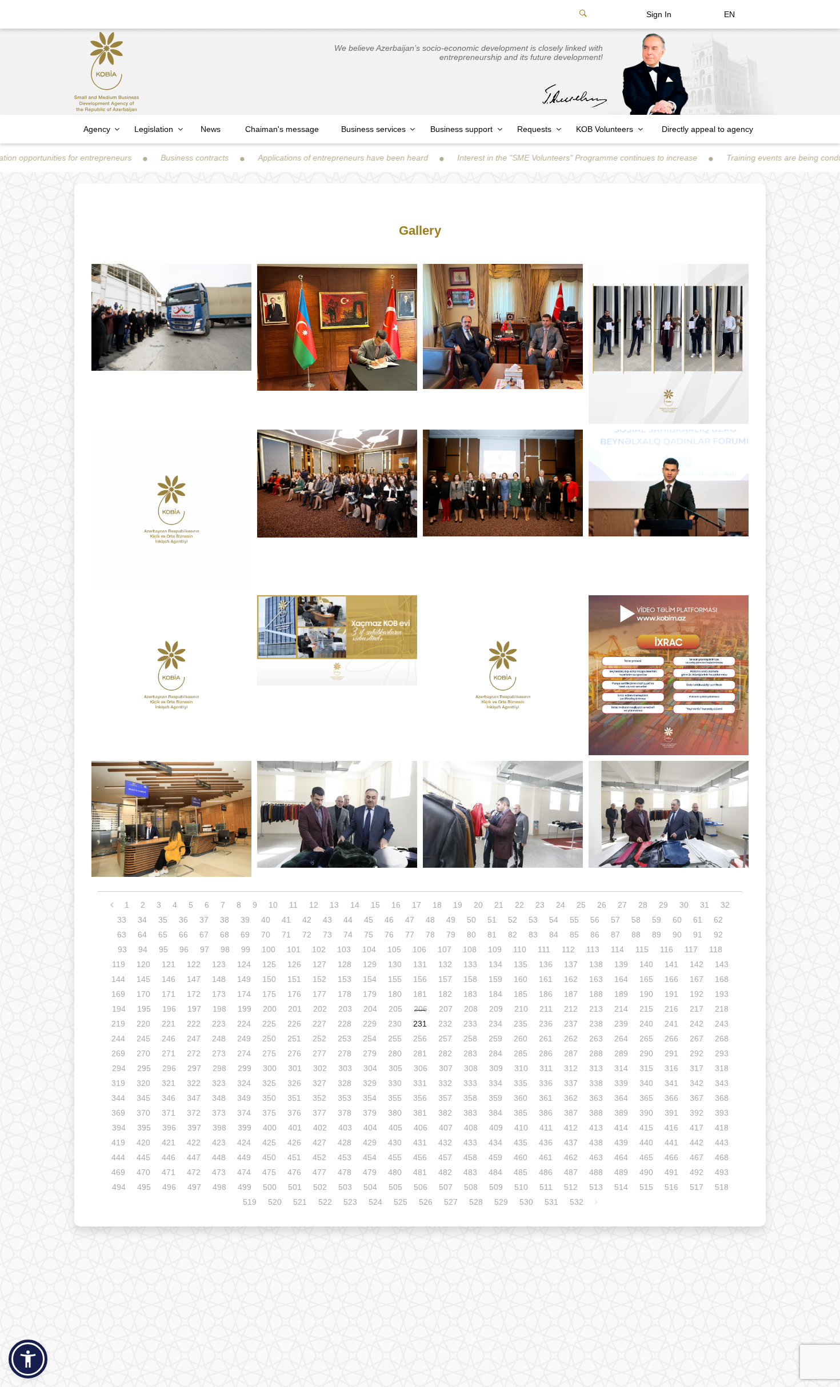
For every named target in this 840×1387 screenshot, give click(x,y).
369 (118, 1112)
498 (219, 1187)
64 (142, 934)
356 (420, 1098)
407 (446, 1127)
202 (320, 1008)
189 (621, 994)
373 (219, 1112)
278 (344, 1053)
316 (671, 1068)
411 (546, 1127)
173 (219, 994)
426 (294, 1142)
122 (194, 964)
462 (571, 1157)
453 (344, 1157)
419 (118, 1142)
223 (219, 1023)
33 (121, 919)
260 (520, 1038)
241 (671, 1023)
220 (143, 1023)
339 (621, 1083)
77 (409, 934)
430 (395, 1142)
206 (420, 1008)
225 (269, 1023)
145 (143, 979)
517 (696, 1187)
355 (395, 1098)
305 (395, 1068)
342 (696, 1083)
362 (571, 1098)
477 (319, 1172)
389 (621, 1112)
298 (219, 1068)
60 (677, 919)
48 (430, 919)
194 (119, 1008)
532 (576, 1201)
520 (275, 1201)
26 (601, 904)
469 (118, 1172)
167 (696, 979)
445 (143, 1157)
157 (445, 979)
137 (571, 964)
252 (319, 1038)
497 (194, 1187)
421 (168, 1142)
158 (470, 979)
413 (596, 1127)
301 (295, 1068)
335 (520, 1083)
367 (696, 1098)
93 (122, 949)
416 (671, 1127)
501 (295, 1187)
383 (470, 1112)
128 (344, 964)
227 (319, 1023)
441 (671, 1142)
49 (450, 919)
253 (344, 1038)
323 (219, 1083)
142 (696, 964)
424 (244, 1142)
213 (596, 1008)
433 (470, 1142)
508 (471, 1187)
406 (420, 1127)
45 (368, 919)
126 (294, 964)
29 (663, 904)
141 (671, 964)
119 (118, 964)
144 (118, 979)
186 (546, 994)
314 (621, 1068)
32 (725, 904)
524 (375, 1201)
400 (270, 1127)
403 (345, 1127)
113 (592, 949)
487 (571, 1172)
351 (294, 1098)
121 (168, 964)
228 (344, 1023)
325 (269, 1083)
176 (294, 994)
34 (142, 919)
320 (143, 1083)
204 (370, 1008)
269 (118, 1053)
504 (370, 1187)
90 (677, 934)
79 (450, 934)
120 (143, 964)
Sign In (658, 14)
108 (470, 949)
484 (495, 1172)
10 (273, 904)
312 (571, 1068)
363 (596, 1098)
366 (671, 1098)
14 (354, 904)
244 (118, 1038)
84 (553, 934)
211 (546, 1008)
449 (244, 1157)
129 (370, 964)
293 (722, 1053)
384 (495, 1112)
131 (420, 964)
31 (704, 904)
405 (395, 1127)
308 (471, 1068)
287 (571, 1053)
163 (596, 979)
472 (194, 1172)
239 (621, 1023)
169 (118, 994)
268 (722, 1038)
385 (520, 1112)
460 (520, 1157)
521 (300, 1201)
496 (169, 1187)
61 (697, 919)
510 (521, 1187)
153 (344, 979)
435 (520, 1142)
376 (294, 1112)
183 (470, 994)
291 (671, 1053)
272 (194, 1053)
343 (722, 1083)
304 (370, 1068)
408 (471, 1127)
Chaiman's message (282, 129)
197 (194, 1008)
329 (370, 1083)
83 (533, 934)
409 (496, 1127)
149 (244, 979)
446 (168, 1157)
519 (250, 1201)
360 (520, 1098)
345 (143, 1098)
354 (370, 1098)
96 (184, 949)
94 (142, 949)
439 (621, 1142)
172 (194, 994)
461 (546, 1157)
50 (471, 919)
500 (270, 1187)
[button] (28, 1359)
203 (345, 1008)
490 (646, 1172)
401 (295, 1127)
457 (445, 1157)
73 (327, 934)
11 (293, 904)
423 (219, 1142)
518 (722, 1187)
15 (375, 904)
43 (327, 919)
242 (696, 1023)
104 (369, 949)
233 (470, 1023)
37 (204, 919)
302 (320, 1068)
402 (320, 1127)
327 (319, 1083)
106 (419, 949)
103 (344, 949)
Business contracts (138, 157)
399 (244, 1127)
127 (319, 964)
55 (574, 919)
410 (521, 1127)
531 (551, 1201)
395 (144, 1127)
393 (722, 1112)
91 (697, 934)
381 (420, 1112)
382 (445, 1112)
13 (334, 904)
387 (571, 1112)
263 (596, 1038)
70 (265, 934)
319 (118, 1083)
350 (269, 1098)
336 (546, 1083)
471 (168, 1172)
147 (194, 979)
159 (495, 979)
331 (420, 1083)
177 (319, 994)
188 (596, 994)
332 (445, 1083)
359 (495, 1098)
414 (621, 1127)
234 (495, 1023)
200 (270, 1008)
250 (269, 1038)
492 (696, 1172)
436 (546, 1142)
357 (445, 1098)
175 (269, 994)
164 (621, 979)
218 (722, 1008)
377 (319, 1112)
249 (244, 1038)
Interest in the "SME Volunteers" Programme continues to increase (521, 157)
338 (596, 1083)
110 (519, 949)
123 (219, 964)
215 (646, 1008)
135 (520, 964)
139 (621, 964)
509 (496, 1187)
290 (646, 1053)
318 (722, 1068)
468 (722, 1157)
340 (646, 1083)
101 (294, 949)
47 (409, 919)
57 (615, 919)
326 (294, 1083)
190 (646, 994)
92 (718, 934)
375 (269, 1112)
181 (420, 994)
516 (671, 1187)
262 (571, 1038)
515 (646, 1187)
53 (533, 919)
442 (696, 1142)
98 (225, 949)
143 (722, 964)
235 (520, 1023)
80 (471, 934)
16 (396, 904)
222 (194, 1023)
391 (671, 1112)
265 (646, 1038)
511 (546, 1187)
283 (470, 1053)
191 (671, 994)
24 (560, 904)
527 (451, 1201)
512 (571, 1187)
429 (370, 1142)
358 (470, 1098)
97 (204, 949)
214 (621, 1008)
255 (395, 1038)
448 (219, 1157)
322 (194, 1083)
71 (286, 934)
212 (571, 1008)
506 (420, 1187)
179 (370, 994)
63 (121, 934)
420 (143, 1142)
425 (269, 1142)
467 (696, 1157)
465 (646, 1157)
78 (430, 934)
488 (596, 1172)
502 (320, 1187)
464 (621, 1157)
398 (219, 1127)
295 (144, 1068)
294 (119, 1068)
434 (495, 1142)
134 (495, 964)
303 (345, 1068)
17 (416, 904)
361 (546, 1098)
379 (370, 1112)
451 (294, 1157)
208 (471, 1008)
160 (520, 979)
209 (496, 1008)
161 (546, 979)
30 (684, 904)
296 (169, 1068)
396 (169, 1127)
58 (636, 919)
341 (671, 1083)
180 (395, 994)
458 (470, 1157)
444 (118, 1157)
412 (571, 1127)
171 (168, 994)
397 (194, 1127)
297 (194, 1068)
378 (344, 1112)
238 (596, 1023)
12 (313, 904)
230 (395, 1023)
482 (445, 1172)
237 (571, 1023)
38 (224, 919)
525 (400, 1201)
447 (194, 1157)
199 (244, 1008)
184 (495, 994)
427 (319, 1142)
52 (512, 919)
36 (183, 919)
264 (621, 1038)
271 (168, 1053)
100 (268, 949)
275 (269, 1053)
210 (521, 1008)
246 (168, 1038)
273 (219, 1053)
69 (245, 934)
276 (294, 1053)
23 (540, 904)
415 (646, 1127)
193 (722, 994)
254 (370, 1038)
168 (722, 979)
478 (344, 1172)
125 (269, 964)
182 (445, 994)
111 (544, 949)
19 (457, 904)
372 (194, 1112)
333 (470, 1083)
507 (446, 1187)
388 (596, 1112)
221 (168, 1023)
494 (119, 1187)
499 (244, 1187)
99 (245, 949)
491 (671, 1172)
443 (722, 1142)
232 (445, 1023)
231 (420, 1023)
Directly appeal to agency (707, 129)
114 (617, 949)
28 (642, 904)
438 (596, 1142)
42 (306, 919)
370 (143, 1112)
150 (269, 979)
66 (183, 934)
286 (546, 1053)
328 (344, 1083)
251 (294, 1038)
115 (642, 949)
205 (395, 1008)
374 (244, 1112)
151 (294, 979)
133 (470, 964)
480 (395, 1172)
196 (169, 1008)
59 (656, 919)
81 (492, 934)
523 (350, 1201)
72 (306, 934)
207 (446, 1008)
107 (444, 949)
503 (345, 1187)
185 (520, 994)
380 (395, 1112)
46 (389, 919)
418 (722, 1127)
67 (204, 934)
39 (245, 919)
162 (571, 979)
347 (194, 1098)
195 (144, 1008)
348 (219, 1098)
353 (344, 1098)
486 (546, 1172)
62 (718, 919)
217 (696, 1008)
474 (244, 1172)
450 (269, 1157)
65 (162, 934)
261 (546, 1038)
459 (495, 1157)
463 (596, 1157)
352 (319, 1098)
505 (395, 1187)
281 (420, 1053)
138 (596, 964)
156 (420, 979)
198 (219, 1008)
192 (696, 994)
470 (143, 1172)
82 (512, 934)
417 (696, 1127)
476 (294, 1172)
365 (646, 1098)
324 (244, 1083)
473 (219, 1172)
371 (168, 1112)
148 (219, 979)
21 (498, 904)
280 (395, 1053)
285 (520, 1053)
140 (646, 964)
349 (244, 1098)
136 (546, 964)
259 (495, 1038)
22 (519, 904)
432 (445, 1142)
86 (594, 934)
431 (420, 1142)
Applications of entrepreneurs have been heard (286, 157)
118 (715, 949)
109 (495, 949)
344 (118, 1098)
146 (168, 979)
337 (571, 1083)
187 (571, 994)
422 (194, 1142)
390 (646, 1112)
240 (646, 1023)
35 (162, 919)
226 (294, 1023)
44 (348, 919)
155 (395, 979)
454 (370, 1157)
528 (476, 1201)
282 (445, 1053)
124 (244, 964)
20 (478, 904)
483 (470, 1172)
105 (394, 949)
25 (581, 904)
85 (574, 934)
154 (370, 979)
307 (446, 1068)
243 (722, 1023)
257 (445, 1038)
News (211, 129)
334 (495, 1083)
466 (671, 1157)
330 (395, 1083)
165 (646, 979)
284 (495, 1053)
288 (596, 1053)
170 (143, 994)
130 (395, 964)
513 (596, 1187)
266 (671, 1038)
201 (295, 1008)
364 (621, 1098)
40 (265, 919)
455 (395, 1157)
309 (496, 1068)
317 (696, 1068)
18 (437, 904)
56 (594, 919)
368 (722, 1098)
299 (244, 1068)
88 (636, 934)
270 (143, 1053)
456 (420, 1157)
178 (344, 994)
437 (571, 1142)
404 (370, 1127)
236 (546, 1023)
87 (615, 934)
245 (143, 1038)
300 (270, 1068)
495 (144, 1187)
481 (420, 1172)
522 (325, 1201)
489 (621, 1172)
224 (244, 1023)
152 (319, 979)
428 (344, 1142)
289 (621, 1053)
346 (168, 1098)
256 (420, 1038)
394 (119, 1127)
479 (370, 1172)
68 (224, 934)
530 (526, 1201)
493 (722, 1172)
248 (219, 1038)
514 (621, 1187)
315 (646, 1068)
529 (501, 1201)
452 (319, 1157)
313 (596, 1068)
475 (269, 1172)
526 (426, 1201)
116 (666, 949)
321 (168, 1083)
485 (520, 1172)
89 (656, 934)
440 (646, 1142)
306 (420, 1068)
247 (194, 1038)
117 (691, 949)
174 (244, 994)
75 (368, 934)
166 (671, 979)
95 (163, 949)
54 (553, 919)
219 (118, 1023)
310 (521, 1068)
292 (696, 1053)
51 (492, 919)
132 (445, 964)
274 (244, 1053)
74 (348, 934)
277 (319, 1053)
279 (370, 1053)
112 (568, 949)
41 (286, 919)
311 (546, 1068)
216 (671, 1008)
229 (370, 1023)
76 (389, 934)
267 (696, 1038)
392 (696, 1112)
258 (470, 1038)
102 (319, 949)
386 (546, 1112)
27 (622, 904)
